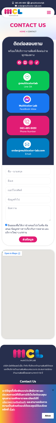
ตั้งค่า (12, 409)
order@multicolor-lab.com (28, 150)
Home (22, 31)
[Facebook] (19, 62)
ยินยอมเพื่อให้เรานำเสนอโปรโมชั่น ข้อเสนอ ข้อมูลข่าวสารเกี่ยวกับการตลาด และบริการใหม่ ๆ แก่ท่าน (27, 228)
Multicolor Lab (28, 106)
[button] (49, 12)
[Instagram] (30, 62)
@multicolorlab (28, 83)
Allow (48, 415)
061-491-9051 (28, 128)
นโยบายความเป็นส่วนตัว (14, 402)
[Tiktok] (36, 62)
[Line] (25, 62)
